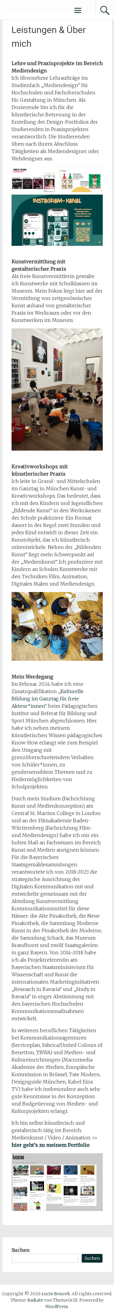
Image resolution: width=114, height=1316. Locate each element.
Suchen (20, 1250)
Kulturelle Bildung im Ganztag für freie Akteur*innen (48, 698)
